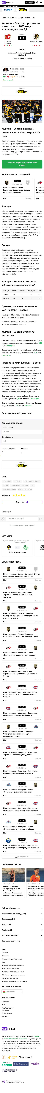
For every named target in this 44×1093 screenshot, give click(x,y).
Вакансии (5, 952)
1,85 (18, 399)
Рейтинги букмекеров (11, 908)
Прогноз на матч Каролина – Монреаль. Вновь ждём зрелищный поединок (20, 772)
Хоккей (5, 485)
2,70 (35, 353)
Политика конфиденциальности (13, 965)
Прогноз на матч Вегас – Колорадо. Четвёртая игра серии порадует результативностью (18, 734)
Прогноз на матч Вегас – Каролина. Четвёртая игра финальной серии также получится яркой (20, 615)
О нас (4, 949)
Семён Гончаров (17, 69)
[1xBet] (8, 10)
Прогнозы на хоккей (19, 485)
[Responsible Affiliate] (10, 1070)
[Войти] (37, 2)
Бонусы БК (6, 924)
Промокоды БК (8, 919)
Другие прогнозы (11, 561)
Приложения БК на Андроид (14, 914)
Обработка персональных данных (13, 975)
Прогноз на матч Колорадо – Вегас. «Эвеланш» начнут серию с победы (18, 828)
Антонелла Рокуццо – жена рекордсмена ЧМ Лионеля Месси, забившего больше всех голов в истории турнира (13, 891)
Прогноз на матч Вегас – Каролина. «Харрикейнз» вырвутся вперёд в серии (20, 635)
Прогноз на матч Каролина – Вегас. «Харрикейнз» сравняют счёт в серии (19, 654)
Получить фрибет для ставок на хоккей (22, 164)
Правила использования (10, 968)
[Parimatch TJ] (22, 10)
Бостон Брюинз (36, 42)
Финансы (5, 1016)
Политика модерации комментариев (14, 981)
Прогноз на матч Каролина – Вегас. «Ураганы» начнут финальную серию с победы (20, 673)
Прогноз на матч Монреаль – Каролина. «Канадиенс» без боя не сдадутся (20, 714)
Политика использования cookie (13, 972)
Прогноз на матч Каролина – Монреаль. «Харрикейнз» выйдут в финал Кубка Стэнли (20, 694)
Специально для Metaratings (12, 959)
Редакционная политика (10, 978)
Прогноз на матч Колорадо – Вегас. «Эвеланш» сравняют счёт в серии (18, 791)
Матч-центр (7, 536)
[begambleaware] (21, 1064)
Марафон (11, 346)
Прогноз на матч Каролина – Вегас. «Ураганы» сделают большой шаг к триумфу (18, 595)
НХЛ (32, 485)
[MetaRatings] (8, 1028)
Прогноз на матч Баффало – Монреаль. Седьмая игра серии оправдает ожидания (21, 847)
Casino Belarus (7, 1013)
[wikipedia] (26, 1057)
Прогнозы (6, 481)
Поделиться (20, 502)
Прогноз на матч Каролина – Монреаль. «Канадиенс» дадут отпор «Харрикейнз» (20, 809)
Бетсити (6, 355)
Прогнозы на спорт (32, 481)
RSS (3, 962)
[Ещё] (41, 2)
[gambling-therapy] (35, 1064)
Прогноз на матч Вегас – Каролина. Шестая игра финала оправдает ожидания (16, 190)
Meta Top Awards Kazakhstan (7, 1009)
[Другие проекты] (8, 2)
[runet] (4, 1057)
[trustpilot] (7, 1064)
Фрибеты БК (7, 930)
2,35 (40, 343)
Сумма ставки (7, 428)
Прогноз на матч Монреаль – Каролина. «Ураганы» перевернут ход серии (20, 754)
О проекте (5, 956)
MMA (3, 1005)
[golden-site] (12, 1057)
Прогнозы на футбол (11, 941)
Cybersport (5, 1001)
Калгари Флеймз (7, 43)
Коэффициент (7, 437)
